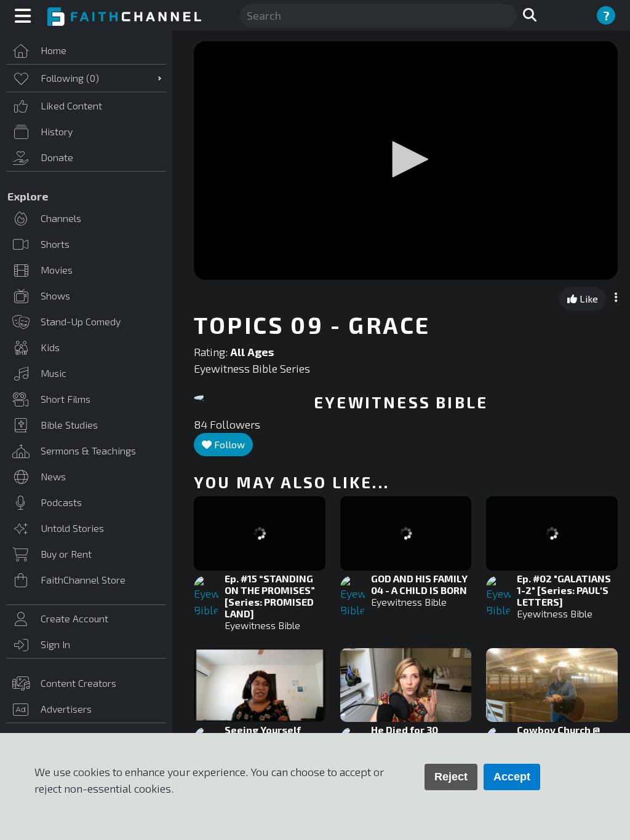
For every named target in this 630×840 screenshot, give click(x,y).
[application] (406, 160)
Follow (228, 444)
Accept (511, 777)
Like (587, 298)
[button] (406, 159)
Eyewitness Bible (262, 625)
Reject (451, 777)
